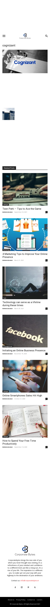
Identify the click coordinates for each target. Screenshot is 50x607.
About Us (11, 600)
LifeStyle (5, 205)
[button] (4, 36)
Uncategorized (7, 346)
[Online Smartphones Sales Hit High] (25, 376)
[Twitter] (34, 587)
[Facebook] (15, 587)
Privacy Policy (20, 600)
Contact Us (31, 600)
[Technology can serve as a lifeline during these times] (25, 282)
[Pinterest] (28, 587)
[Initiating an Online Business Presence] (25, 331)
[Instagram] (21, 587)
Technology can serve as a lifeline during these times (21, 304)
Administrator (7, 212)
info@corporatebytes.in (30, 580)
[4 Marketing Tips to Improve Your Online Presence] (25, 234)
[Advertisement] (25, 16)
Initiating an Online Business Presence (24, 350)
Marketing (6, 250)
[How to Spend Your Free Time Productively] (25, 421)
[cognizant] (25, 72)
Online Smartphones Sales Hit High (22, 395)
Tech (4, 298)
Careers (39, 600)
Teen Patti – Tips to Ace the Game (21, 208)
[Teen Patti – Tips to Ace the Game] (25, 189)
